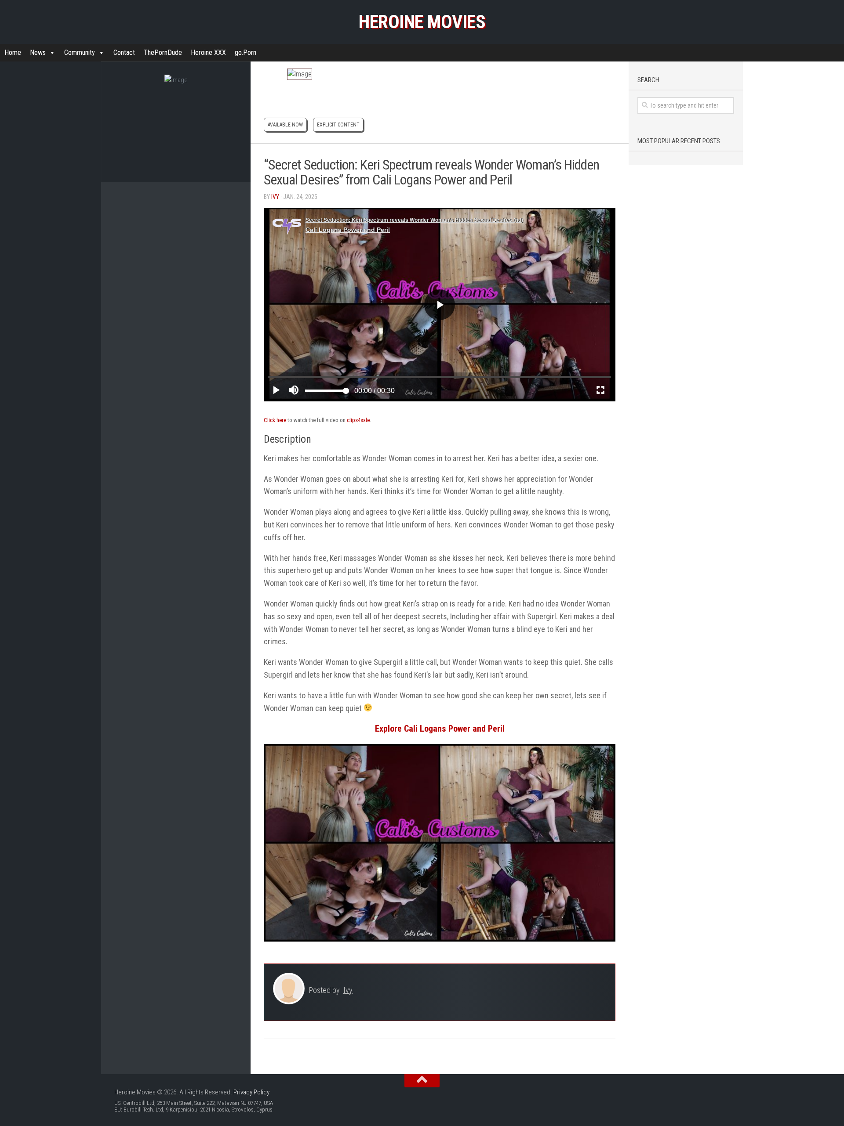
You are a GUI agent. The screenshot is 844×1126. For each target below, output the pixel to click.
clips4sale (358, 420)
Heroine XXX (208, 52)
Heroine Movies (422, 21)
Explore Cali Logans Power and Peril (440, 728)
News (38, 52)
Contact (124, 52)
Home (12, 52)
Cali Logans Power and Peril (442, 179)
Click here (275, 420)
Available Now (285, 125)
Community (79, 52)
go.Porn (245, 52)
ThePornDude (163, 52)
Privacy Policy (251, 1092)
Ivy (275, 196)
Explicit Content (338, 125)
